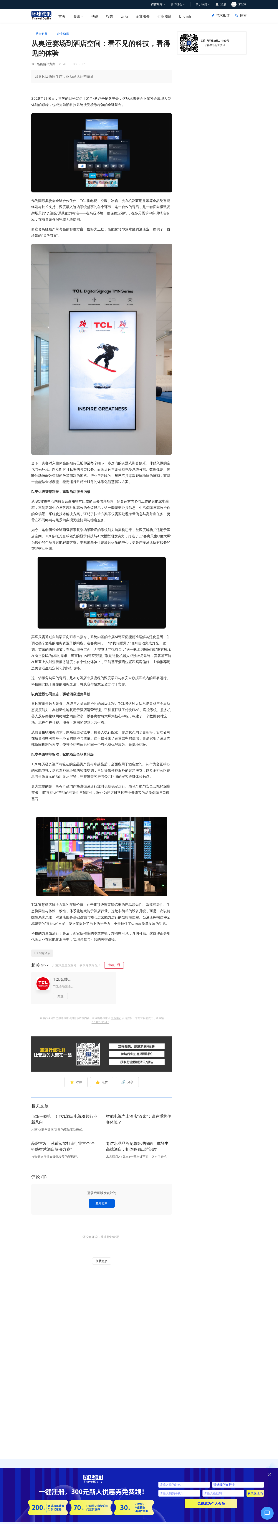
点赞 (102, 1082)
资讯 (76, 16)
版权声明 (116, 1018)
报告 (109, 16)
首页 (61, 16)
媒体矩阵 (156, 4)
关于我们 (201, 4)
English (185, 16)
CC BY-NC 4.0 (100, 1022)
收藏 (76, 1082)
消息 (223, 4)
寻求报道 (223, 15)
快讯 (94, 16)
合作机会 (176, 4)
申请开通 (114, 965)
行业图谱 (164, 16)
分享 (127, 1082)
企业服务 (143, 16)
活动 (124, 16)
